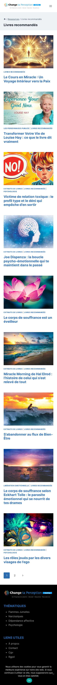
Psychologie (10, 191)
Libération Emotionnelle (16, 486)
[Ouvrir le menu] (50, 6)
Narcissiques (16, 616)
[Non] (53, 673)
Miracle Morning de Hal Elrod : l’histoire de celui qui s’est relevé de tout (28, 378)
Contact (13, 647)
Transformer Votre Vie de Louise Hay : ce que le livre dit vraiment (28, 138)
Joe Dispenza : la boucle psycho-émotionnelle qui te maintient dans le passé (26, 261)
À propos (14, 643)
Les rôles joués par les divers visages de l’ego (27, 560)
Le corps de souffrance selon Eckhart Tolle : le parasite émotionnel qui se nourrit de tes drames (27, 497)
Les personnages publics (16, 128)
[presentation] (28, 51)
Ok (29, 680)
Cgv (11, 652)
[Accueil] (5, 19)
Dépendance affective (21, 620)
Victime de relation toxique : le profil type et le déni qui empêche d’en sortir (28, 201)
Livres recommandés (14, 72)
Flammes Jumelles (19, 611)
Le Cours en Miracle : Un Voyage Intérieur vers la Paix (27, 79)
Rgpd (12, 656)
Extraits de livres (13, 189)
